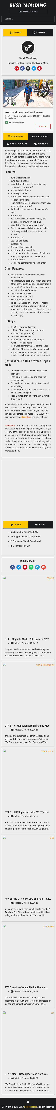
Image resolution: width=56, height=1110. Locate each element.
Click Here (26, 417)
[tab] (15, 32)
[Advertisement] (28, 490)
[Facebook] (22, 68)
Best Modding (28, 5)
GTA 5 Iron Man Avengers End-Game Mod (27, 725)
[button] (7, 93)
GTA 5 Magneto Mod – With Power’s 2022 (27, 639)
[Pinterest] (39, 68)
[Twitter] (34, 68)
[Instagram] (28, 68)
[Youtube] (16, 68)
